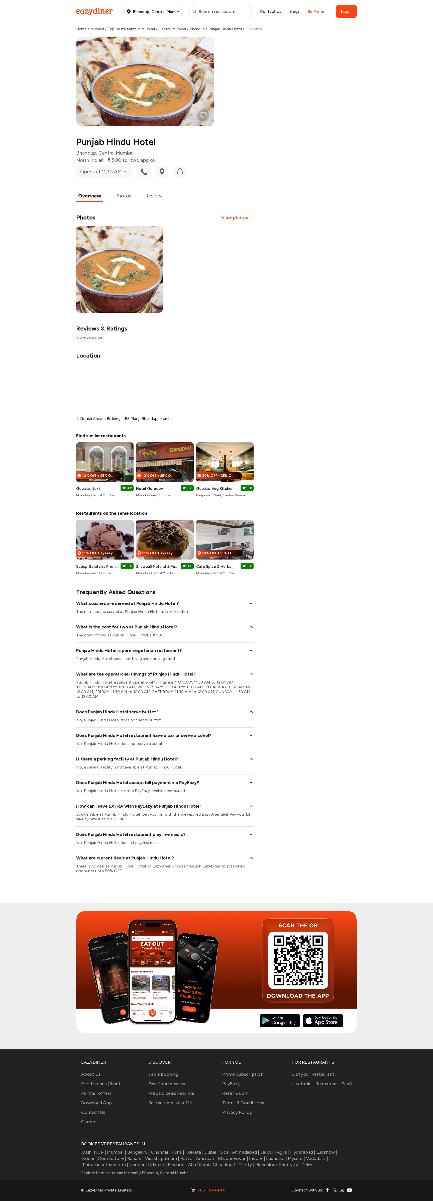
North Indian (90, 160)
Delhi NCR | (94, 1152)
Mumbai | (116, 1152)
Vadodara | (317, 1158)
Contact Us (270, 11)
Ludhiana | (276, 1158)
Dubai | (211, 1152)
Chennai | (161, 1152)
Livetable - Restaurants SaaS (322, 1083)
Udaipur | (157, 1164)
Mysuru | (296, 1158)
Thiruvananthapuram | (105, 1164)
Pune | (178, 1152)
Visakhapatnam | (162, 1158)
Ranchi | (135, 1158)
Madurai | (177, 1164)
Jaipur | (268, 1152)
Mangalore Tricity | (275, 1164)
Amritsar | (206, 1158)
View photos (234, 217)
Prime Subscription (242, 1074)
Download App (96, 1103)
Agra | (283, 1152)
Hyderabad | (302, 1152)
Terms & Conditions (243, 1103)
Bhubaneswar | (233, 1158)
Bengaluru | (138, 1152)
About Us (91, 1074)
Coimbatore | (112, 1158)
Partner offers (96, 1093)
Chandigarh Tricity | (233, 1164)
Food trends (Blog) (100, 1083)
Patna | (187, 1158)
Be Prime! (317, 11)
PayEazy (231, 1083)
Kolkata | (194, 1152)
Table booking (163, 1074)
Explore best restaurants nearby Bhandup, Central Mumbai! (136, 1172)
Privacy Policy (237, 1112)
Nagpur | (138, 1164)
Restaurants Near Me (170, 1103)
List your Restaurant (313, 1074)
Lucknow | (326, 1152)
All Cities (303, 1164)
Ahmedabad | (245, 1152)
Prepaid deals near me (171, 1093)
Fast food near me (167, 1083)
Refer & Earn (235, 1093)
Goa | (225, 1152)
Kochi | (89, 1158)
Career (88, 1122)
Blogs (294, 11)
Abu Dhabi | (200, 1164)
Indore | (257, 1158)
